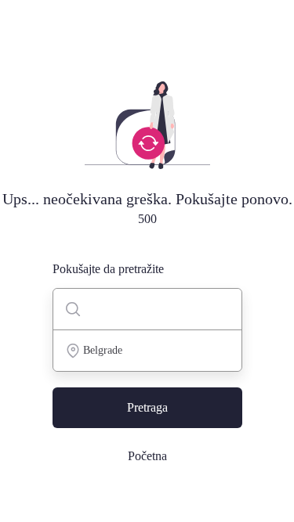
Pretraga (147, 407)
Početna (147, 456)
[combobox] (147, 350)
